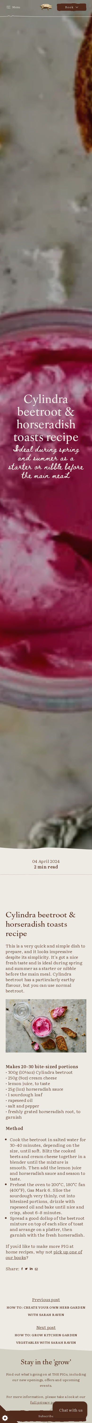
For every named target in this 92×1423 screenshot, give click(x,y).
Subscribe (46, 1416)
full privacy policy (45, 1402)
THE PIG (46, 7)
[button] (70, 1409)
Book (69, 7)
